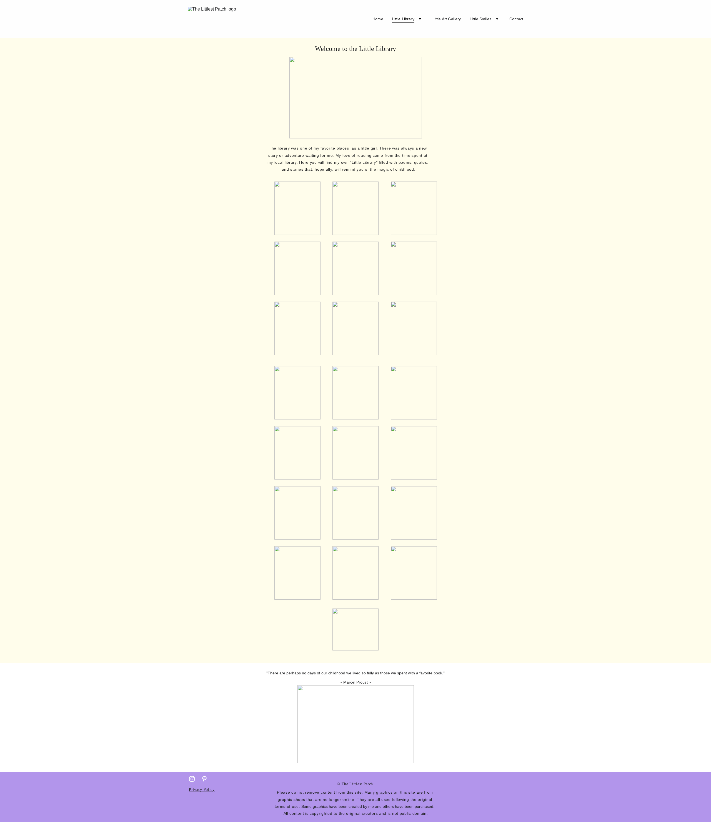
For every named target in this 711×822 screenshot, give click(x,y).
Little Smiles (480, 19)
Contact (516, 19)
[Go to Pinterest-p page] (204, 779)
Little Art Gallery (446, 19)
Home (377, 19)
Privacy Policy (202, 790)
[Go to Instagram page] (192, 779)
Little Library (403, 19)
